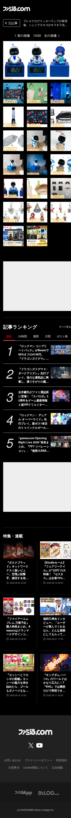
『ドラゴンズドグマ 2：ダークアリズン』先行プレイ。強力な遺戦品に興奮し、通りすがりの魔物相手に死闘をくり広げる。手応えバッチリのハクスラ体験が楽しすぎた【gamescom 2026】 (33, 375)
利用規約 (61, 760)
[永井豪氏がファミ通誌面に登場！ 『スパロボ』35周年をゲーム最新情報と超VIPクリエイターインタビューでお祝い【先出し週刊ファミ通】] (61, 395)
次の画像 (50, 35)
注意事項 (13, 767)
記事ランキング (20, 327)
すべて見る (65, 326)
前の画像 (23, 35)
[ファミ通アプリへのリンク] (23, 792)
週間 (36, 336)
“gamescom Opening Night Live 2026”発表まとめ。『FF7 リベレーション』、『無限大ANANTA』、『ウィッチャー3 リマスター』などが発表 (33, 444)
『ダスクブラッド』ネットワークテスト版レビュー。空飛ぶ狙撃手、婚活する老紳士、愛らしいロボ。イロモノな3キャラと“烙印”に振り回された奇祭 (18, 570)
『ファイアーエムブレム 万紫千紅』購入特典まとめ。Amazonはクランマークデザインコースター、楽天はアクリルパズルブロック (18, 626)
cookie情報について (35, 767)
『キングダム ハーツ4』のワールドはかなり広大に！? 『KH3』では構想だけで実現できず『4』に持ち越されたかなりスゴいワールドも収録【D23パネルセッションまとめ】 (55, 682)
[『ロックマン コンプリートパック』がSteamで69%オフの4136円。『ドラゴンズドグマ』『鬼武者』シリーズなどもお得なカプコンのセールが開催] (61, 349)
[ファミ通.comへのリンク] (16, 8)
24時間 (22, 336)
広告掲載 (57, 767)
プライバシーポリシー (38, 760)
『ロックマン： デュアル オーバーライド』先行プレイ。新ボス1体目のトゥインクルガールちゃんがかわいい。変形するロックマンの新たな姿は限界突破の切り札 (33, 421)
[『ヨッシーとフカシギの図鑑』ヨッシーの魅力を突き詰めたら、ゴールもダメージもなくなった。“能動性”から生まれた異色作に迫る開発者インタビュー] (18, 662)
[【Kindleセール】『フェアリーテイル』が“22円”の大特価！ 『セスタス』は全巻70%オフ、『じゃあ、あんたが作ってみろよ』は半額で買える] (55, 550)
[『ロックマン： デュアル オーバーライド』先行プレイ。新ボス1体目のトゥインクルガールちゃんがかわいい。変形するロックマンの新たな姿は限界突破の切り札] (61, 418)
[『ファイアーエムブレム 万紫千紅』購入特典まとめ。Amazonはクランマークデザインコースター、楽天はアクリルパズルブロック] (18, 606)
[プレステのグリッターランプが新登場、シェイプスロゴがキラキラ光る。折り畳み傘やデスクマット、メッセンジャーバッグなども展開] (13, 93)
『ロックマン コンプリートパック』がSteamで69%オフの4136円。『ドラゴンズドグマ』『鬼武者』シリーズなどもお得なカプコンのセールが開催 (33, 352)
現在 (9, 336)
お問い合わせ (12, 760)
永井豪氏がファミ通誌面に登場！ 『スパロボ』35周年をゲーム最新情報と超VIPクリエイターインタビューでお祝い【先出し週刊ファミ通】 (33, 398)
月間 (47, 336)
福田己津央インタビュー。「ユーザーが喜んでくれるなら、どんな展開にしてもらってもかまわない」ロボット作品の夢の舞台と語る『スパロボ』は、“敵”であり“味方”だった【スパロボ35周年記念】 (54, 626)
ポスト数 (62, 336)
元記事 (13, 23)
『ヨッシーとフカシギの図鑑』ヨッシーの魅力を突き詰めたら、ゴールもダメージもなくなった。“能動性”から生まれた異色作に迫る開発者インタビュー (17, 682)
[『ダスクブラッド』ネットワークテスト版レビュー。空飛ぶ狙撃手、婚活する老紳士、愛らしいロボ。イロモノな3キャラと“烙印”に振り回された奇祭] (18, 550)
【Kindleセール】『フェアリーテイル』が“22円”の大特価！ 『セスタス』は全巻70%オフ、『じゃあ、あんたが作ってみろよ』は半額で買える (54, 570)
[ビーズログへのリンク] (48, 792)
